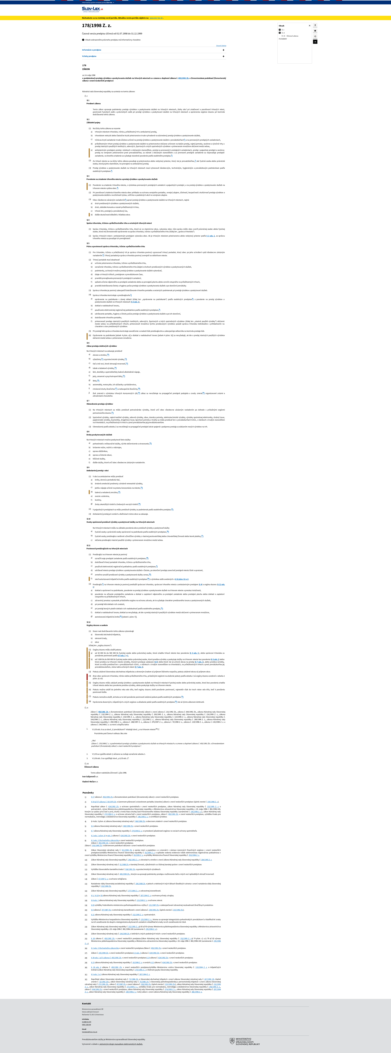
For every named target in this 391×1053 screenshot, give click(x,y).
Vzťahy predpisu (89, 56)
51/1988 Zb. (124, 864)
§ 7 (92, 831)
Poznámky (283, 39)
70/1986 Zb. (144, 981)
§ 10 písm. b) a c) (181, 579)
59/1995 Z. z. (138, 855)
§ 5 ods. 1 (121, 655)
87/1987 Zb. (106, 910)
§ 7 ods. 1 (199, 662)
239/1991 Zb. (154, 910)
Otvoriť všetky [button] (221, 46)
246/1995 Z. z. (143, 816)
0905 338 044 (86, 1025)
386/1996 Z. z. (197, 992)
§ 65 (92, 905)
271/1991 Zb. (103, 984)
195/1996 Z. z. (196, 811)
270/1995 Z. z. (140, 970)
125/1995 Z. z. (146, 919)
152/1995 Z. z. (213, 806)
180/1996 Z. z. (131, 992)
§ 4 (200, 584)
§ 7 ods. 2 (139, 667)
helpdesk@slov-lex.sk (89, 1032)
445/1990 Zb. (125, 874)
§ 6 (156, 662)
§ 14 (148, 957)
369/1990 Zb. (140, 821)
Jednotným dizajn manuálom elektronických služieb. (121, 1044)
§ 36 (93, 938)
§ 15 (92, 962)
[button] (309, 25)
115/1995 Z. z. (142, 900)
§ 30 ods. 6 (96, 967)
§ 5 (92, 895)
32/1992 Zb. (104, 981)
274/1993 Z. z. (137, 831)
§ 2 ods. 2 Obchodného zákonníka (105, 840)
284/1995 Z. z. (206, 859)
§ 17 (92, 797)
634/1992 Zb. (113, 806)
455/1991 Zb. (183, 78)
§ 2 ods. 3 (137, 953)
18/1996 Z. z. (137, 962)
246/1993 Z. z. (133, 859)
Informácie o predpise (91, 50)
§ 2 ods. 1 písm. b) (98, 835)
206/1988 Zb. (141, 883)
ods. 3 (109, 835)
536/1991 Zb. (130, 869)
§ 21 (92, 914)
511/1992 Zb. (127, 850)
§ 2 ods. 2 (210, 236)
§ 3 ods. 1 (135, 302)
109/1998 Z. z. (212, 802)
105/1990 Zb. (97, 845)
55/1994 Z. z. (150, 852)
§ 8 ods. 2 (95, 900)
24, (95, 895)
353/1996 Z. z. (194, 855)
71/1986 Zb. (134, 979)
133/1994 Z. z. (201, 967)
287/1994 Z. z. (145, 895)
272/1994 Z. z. (109, 814)
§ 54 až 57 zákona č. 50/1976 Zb (103, 802)
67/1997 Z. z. (103, 879)
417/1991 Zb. (209, 979)
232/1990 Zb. (106, 886)
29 (101, 895)
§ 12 (152, 962)
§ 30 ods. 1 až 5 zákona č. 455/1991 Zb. (106, 957)
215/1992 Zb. (178, 910)
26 (98, 895)
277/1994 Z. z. (133, 891)
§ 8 (92, 910)
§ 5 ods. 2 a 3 (96, 974)
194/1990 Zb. (125, 933)
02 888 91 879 (86, 1022)
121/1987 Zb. (154, 905)
